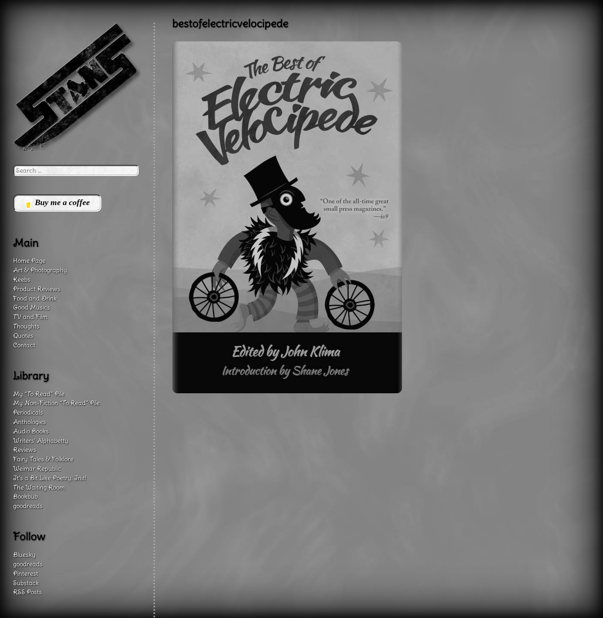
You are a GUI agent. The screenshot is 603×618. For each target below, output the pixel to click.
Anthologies (29, 422)
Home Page (29, 261)
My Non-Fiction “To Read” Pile (56, 403)
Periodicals (28, 412)
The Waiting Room (39, 487)
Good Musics (31, 307)
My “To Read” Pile (38, 394)
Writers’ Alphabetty (41, 441)
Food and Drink (35, 298)
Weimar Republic (37, 468)
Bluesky (24, 555)
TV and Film (30, 317)
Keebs (21, 279)
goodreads (28, 506)
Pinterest (25, 573)
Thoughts (26, 326)
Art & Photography (40, 270)
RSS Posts (27, 592)
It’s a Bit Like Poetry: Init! (50, 478)
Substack (26, 583)
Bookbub (25, 496)
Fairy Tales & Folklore (43, 459)
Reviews (24, 450)
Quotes (23, 336)
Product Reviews (36, 289)
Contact (24, 345)
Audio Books (31, 431)
